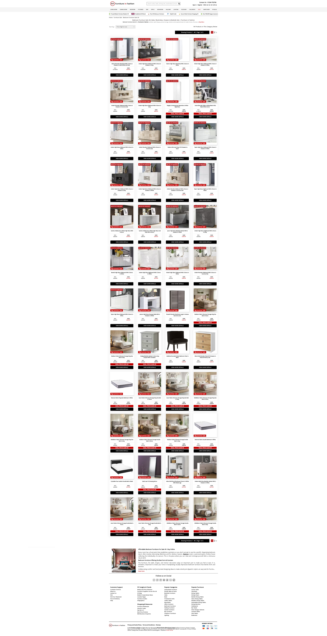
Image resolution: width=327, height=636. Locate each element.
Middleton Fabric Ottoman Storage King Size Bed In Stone (205, 398)
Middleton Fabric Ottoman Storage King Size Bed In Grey (122, 440)
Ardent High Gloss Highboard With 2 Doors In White (150, 273)
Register (200, 5)
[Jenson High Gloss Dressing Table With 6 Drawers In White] (149, 300)
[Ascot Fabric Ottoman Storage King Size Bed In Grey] (177, 384)
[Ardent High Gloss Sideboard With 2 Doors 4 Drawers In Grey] (149, 50)
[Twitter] (167, 580)
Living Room (113, 9)
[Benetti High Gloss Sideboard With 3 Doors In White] (122, 258)
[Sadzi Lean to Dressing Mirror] (149, 467)
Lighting (175, 9)
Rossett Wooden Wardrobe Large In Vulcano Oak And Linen (177, 315)
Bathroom (160, 9)
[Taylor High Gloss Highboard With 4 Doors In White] (205, 175)
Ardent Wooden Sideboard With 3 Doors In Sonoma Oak (205, 273)
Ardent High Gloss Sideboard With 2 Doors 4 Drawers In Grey (150, 64)
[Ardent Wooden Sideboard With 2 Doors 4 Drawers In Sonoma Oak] (122, 91)
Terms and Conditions (149, 625)
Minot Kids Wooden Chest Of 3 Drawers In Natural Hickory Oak (205, 356)
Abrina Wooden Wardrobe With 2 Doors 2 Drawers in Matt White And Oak (122, 64)
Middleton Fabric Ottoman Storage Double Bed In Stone (177, 524)
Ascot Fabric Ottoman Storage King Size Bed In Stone (150, 398)
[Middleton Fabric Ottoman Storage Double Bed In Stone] (177, 509)
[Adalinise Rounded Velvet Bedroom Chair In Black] (177, 342)
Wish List (206, 5)
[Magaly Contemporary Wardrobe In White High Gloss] (177, 91)
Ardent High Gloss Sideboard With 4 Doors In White (122, 148)
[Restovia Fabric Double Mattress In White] (205, 425)
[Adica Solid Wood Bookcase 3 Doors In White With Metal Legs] (177, 467)
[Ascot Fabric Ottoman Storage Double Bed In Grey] (149, 509)
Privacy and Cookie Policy (134, 625)
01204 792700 (169, 630)
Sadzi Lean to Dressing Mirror (149, 481)
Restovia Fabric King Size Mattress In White (122, 398)
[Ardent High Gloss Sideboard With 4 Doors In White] (122, 133)
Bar (147, 9)
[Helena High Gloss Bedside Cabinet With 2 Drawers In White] (205, 467)
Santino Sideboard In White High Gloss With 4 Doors (122, 231)
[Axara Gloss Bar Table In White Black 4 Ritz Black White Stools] (205, 91)
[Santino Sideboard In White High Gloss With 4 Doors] (122, 217)
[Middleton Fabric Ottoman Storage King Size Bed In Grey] (122, 425)
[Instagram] (157, 580)
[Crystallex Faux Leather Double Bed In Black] (122, 467)
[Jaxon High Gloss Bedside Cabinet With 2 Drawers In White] (177, 217)
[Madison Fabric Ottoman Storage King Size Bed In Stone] (205, 300)
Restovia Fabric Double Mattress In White (205, 439)
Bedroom (132, 9)
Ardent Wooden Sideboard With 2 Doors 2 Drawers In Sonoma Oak (177, 189)
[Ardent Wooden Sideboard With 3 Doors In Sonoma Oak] (205, 258)
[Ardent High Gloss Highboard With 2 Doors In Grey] (205, 217)
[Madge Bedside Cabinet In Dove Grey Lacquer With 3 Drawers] (149, 342)
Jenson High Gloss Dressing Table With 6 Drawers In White (150, 315)
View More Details (122, 75)
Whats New (206, 9)
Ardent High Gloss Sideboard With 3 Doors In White (177, 273)
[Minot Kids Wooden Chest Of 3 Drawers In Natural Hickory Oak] (205, 342)
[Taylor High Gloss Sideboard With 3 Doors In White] (122, 300)
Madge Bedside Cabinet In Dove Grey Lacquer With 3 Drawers (149, 356)
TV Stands (140, 9)
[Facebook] (154, 580)
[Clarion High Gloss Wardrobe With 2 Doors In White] (177, 50)
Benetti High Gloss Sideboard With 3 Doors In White (122, 273)
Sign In (195, 5)
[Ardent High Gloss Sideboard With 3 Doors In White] (177, 258)
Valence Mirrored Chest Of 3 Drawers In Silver (177, 148)
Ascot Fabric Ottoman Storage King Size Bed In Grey (177, 398)
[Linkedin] (170, 580)
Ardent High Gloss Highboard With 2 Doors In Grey (205, 231)
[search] (179, 3)
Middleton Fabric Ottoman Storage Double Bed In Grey (205, 524)
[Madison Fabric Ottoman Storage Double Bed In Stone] (149, 425)
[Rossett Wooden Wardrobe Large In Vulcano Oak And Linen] (177, 300)
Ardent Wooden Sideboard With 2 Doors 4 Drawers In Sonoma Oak (122, 106)
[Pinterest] (160, 580)
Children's (192, 9)
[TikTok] (174, 580)
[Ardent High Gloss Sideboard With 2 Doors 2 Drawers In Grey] (122, 175)
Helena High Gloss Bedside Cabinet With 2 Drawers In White (205, 482)
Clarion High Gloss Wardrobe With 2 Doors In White (177, 64)
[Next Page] (217, 32)
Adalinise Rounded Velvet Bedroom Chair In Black (177, 356)
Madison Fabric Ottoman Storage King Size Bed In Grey (122, 356)
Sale (199, 9)
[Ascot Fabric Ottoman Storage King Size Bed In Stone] (149, 384)
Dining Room (123, 9)
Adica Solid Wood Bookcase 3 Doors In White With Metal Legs (177, 482)
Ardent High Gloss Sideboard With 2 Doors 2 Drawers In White (150, 189)
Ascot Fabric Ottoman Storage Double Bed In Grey (149, 524)
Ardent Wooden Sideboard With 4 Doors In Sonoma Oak (150, 148)
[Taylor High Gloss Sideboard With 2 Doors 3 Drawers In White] (205, 133)
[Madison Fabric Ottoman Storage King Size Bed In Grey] (122, 342)
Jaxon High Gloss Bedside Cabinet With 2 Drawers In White (177, 231)
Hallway (168, 9)
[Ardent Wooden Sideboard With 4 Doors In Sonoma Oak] (149, 133)
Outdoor (183, 9)
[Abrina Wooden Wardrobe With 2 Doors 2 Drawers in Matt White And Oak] (122, 50)
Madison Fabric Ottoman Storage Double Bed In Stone (149, 440)
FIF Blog (214, 9)
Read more (141, 571)
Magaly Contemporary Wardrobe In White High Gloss (177, 106)
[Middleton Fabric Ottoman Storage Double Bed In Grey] (205, 509)
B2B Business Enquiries (144, 614)
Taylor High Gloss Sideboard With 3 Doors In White (122, 315)
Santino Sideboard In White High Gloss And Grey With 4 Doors (150, 231)
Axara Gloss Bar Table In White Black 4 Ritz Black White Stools (205, 106)
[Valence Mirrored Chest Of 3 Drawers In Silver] (177, 133)
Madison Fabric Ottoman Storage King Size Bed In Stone (205, 315)
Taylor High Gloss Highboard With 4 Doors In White (205, 189)
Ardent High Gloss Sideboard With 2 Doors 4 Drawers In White (205, 64)
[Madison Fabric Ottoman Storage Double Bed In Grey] (177, 425)
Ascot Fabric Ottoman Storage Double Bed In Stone (122, 524)
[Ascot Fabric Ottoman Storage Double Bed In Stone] (122, 509)
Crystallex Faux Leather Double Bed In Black (122, 481)
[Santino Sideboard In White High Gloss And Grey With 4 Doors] (149, 217)
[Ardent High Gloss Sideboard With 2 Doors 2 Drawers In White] (149, 175)
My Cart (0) (214, 5)
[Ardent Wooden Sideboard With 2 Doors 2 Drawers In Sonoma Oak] (177, 175)
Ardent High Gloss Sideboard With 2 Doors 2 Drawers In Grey (122, 189)
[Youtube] (164, 580)
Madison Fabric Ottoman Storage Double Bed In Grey (177, 440)
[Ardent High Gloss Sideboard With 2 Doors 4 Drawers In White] (205, 50)
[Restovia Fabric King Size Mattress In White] (122, 384)
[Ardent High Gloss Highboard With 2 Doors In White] (149, 258)
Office (152, 9)
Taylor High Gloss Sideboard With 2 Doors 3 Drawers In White (205, 148)
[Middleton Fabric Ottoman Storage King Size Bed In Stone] (205, 384)
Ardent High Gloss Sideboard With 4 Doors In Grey (149, 106)
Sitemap (158, 625)
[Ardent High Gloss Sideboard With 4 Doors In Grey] (149, 91)
